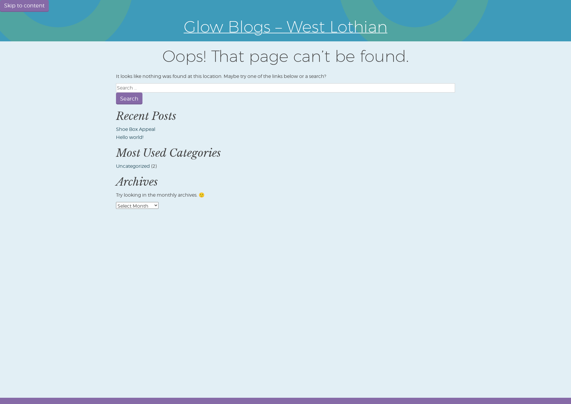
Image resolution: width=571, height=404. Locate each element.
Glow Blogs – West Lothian (286, 26)
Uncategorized (133, 166)
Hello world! (129, 137)
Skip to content (24, 5)
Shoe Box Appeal (135, 129)
